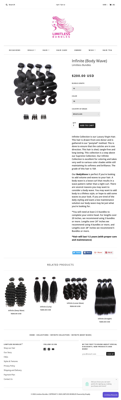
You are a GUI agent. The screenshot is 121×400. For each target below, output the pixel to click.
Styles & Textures (11, 361)
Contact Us (8, 379)
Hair (45, 50)
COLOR (74, 96)
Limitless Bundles (81, 65)
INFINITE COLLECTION (60, 335)
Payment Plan (9, 374)
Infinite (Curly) (46, 307)
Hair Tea (107, 50)
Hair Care (61, 50)
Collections (42, 335)
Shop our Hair (9, 348)
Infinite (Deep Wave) (16, 310)
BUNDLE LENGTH (78, 83)
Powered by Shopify (83, 394)
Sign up (62, 4)
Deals (31, 50)
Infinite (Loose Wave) (75, 303)
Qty (74, 123)
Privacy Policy (9, 366)
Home (32, 335)
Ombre (78, 50)
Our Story (8, 352)
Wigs (92, 50)
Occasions (14, 50)
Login (57, 4)
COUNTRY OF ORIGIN (79, 109)
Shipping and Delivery (13, 370)
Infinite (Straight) (105, 319)
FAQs (6, 357)
